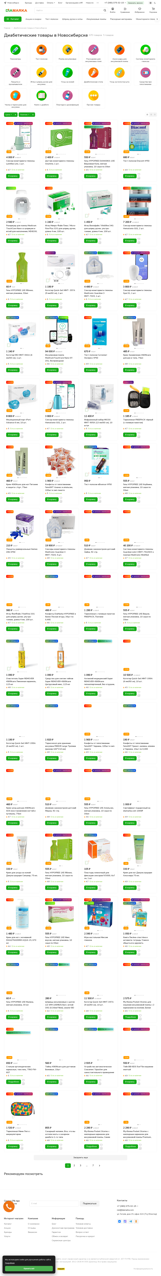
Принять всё (29, 1268)
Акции (7, 1228)
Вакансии (32, 1232)
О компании (33, 1223)
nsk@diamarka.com (125, 1210)
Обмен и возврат (60, 1236)
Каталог (8, 1223)
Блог (54, 1223)
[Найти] (105, 10)
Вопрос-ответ (82, 1232)
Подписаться (89, 1203)
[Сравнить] (22, 177)
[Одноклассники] (136, 1221)
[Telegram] (130, 1221)
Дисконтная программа (63, 1228)
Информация (58, 1218)
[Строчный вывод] (151, 114)
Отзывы (32, 1228)
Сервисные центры (61, 1240)
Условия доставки (84, 1228)
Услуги (7, 1236)
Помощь (80, 1218)
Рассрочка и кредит (85, 1236)
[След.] (99, 1165)
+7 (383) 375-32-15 (114, 3)
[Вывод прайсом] (155, 114)
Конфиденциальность (143, 1268)
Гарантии (56, 1232)
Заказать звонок (135, 3)
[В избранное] (22, 174)
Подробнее (10, 1263)
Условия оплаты (83, 1223)
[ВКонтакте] (119, 1221)
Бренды (8, 1232)
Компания (33, 1218)
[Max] (125, 1221)
